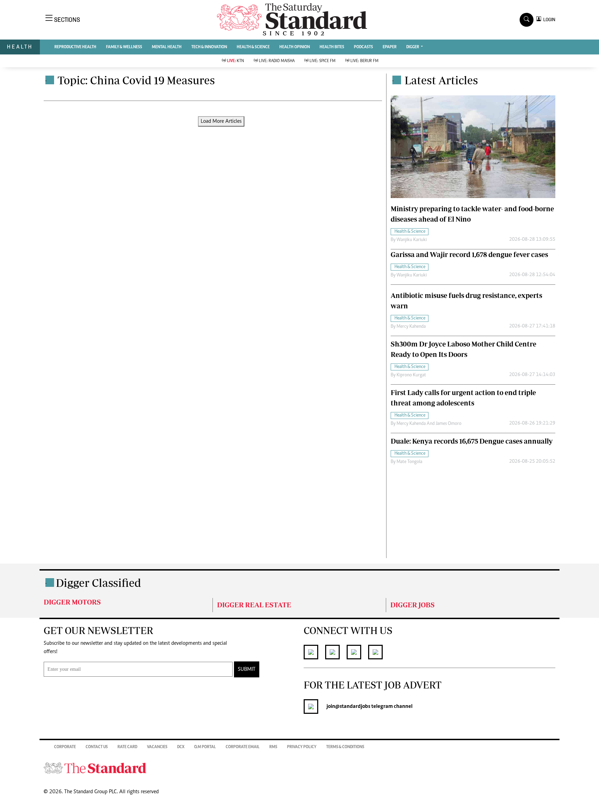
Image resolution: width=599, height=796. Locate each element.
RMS (273, 747)
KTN (235, 61)
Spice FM (323, 61)
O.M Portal (205, 747)
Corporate (65, 747)
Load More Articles (221, 121)
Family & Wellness (124, 47)
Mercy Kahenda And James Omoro (429, 423)
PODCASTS (363, 47)
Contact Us (97, 747)
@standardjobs (352, 706)
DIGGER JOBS (412, 605)
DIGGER (413, 47)
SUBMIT (246, 669)
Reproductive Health (75, 47)
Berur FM (364, 61)
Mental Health (167, 47)
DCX (180, 747)
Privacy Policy (301, 747)
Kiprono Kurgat (411, 375)
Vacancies (157, 747)
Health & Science (253, 47)
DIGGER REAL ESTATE (254, 605)
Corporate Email (243, 747)
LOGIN (548, 20)
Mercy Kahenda (411, 326)
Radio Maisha (277, 61)
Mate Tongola (409, 462)
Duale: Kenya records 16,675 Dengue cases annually (472, 441)
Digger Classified (98, 582)
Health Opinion (294, 47)
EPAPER (390, 47)
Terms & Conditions (345, 747)
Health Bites (332, 47)
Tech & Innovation (209, 47)
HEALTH (20, 46)
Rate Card (127, 747)
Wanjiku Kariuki (412, 240)
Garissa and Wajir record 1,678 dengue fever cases (469, 254)
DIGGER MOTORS (72, 602)
